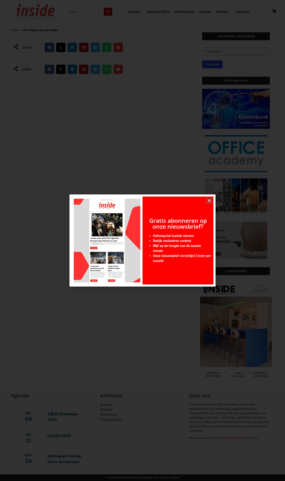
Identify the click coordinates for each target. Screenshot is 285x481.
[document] (142, 240)
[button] (209, 201)
